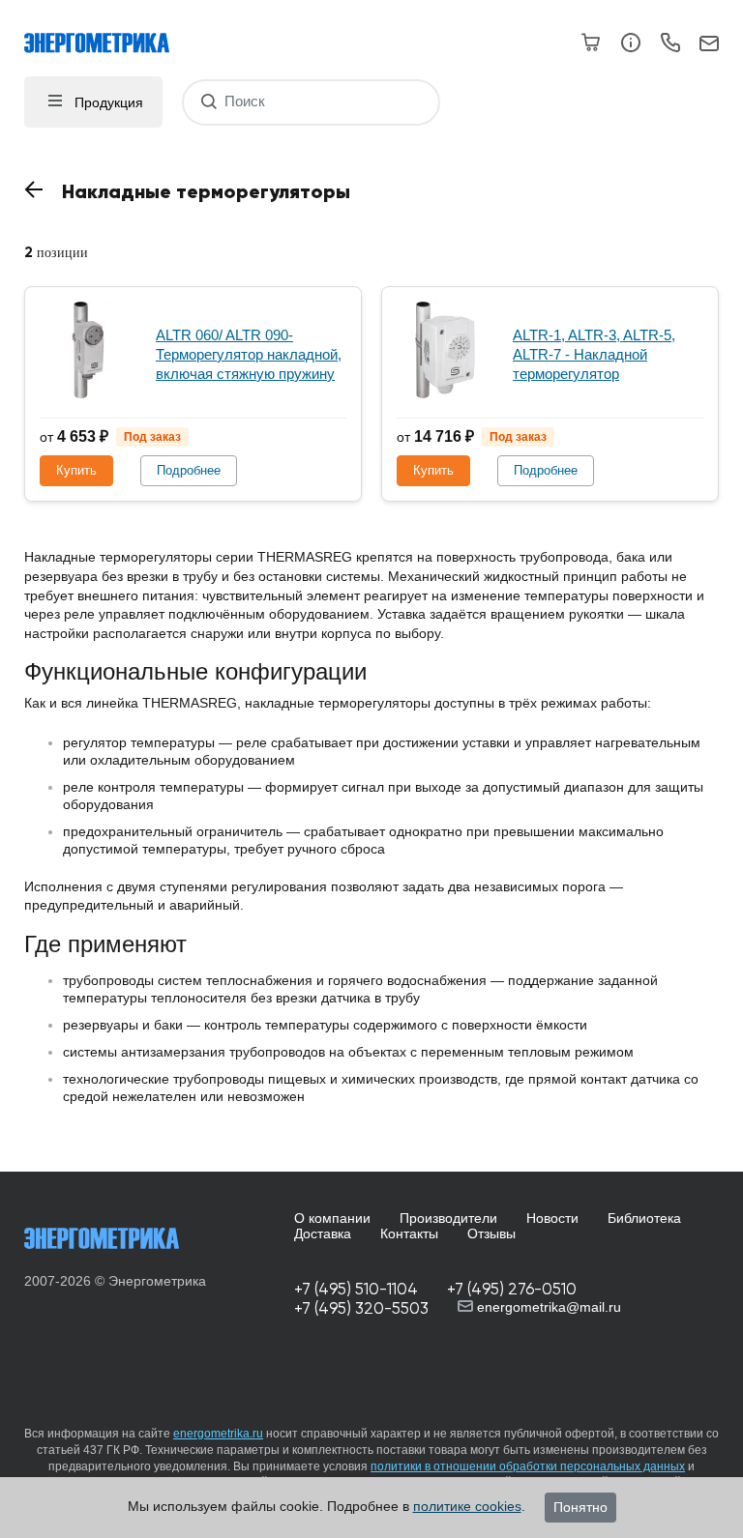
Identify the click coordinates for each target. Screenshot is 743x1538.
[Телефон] (670, 45)
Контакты (409, 1233)
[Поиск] (208, 102)
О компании (332, 1218)
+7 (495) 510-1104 (356, 1289)
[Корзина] (591, 42)
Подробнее (189, 470)
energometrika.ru (218, 1433)
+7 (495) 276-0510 (512, 1289)
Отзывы (491, 1233)
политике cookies (467, 1506)
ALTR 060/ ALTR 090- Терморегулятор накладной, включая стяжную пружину (249, 354)
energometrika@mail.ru (547, 1307)
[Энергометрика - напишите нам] (709, 44)
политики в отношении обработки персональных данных (528, 1466)
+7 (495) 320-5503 (361, 1308)
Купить (76, 470)
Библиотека (644, 1218)
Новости (552, 1218)
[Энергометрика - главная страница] (106, 33)
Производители (448, 1218)
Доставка (322, 1233)
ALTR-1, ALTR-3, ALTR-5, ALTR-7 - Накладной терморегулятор (594, 354)
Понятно (580, 1507)
